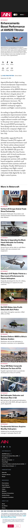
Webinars (4, 491)
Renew (3, 476)
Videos (3, 489)
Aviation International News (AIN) (10, 456)
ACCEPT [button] (11, 526)
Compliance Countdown (8, 497)
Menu (22, 15)
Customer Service (6, 474)
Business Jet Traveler (7, 460)
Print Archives (5, 483)
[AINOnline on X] (7, 447)
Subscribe (4, 472)
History (3, 508)
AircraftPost (5, 458)
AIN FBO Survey (6, 453)
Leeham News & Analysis (8, 466)
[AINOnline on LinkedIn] (10, 447)
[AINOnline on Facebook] (1, 447)
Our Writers (5, 505)
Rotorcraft (4, 20)
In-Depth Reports (6, 487)
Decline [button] (17, 526)
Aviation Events (5, 495)
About (3, 503)
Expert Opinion (5, 485)
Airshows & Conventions (8, 493)
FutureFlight (5, 462)
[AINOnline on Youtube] (4, 447)
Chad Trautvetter (8, 75)
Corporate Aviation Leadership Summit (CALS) (13, 464)
